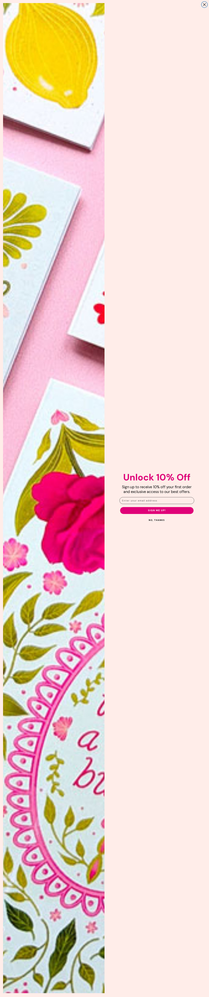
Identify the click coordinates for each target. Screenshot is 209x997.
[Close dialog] (204, 5)
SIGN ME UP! (157, 510)
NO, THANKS (157, 520)
